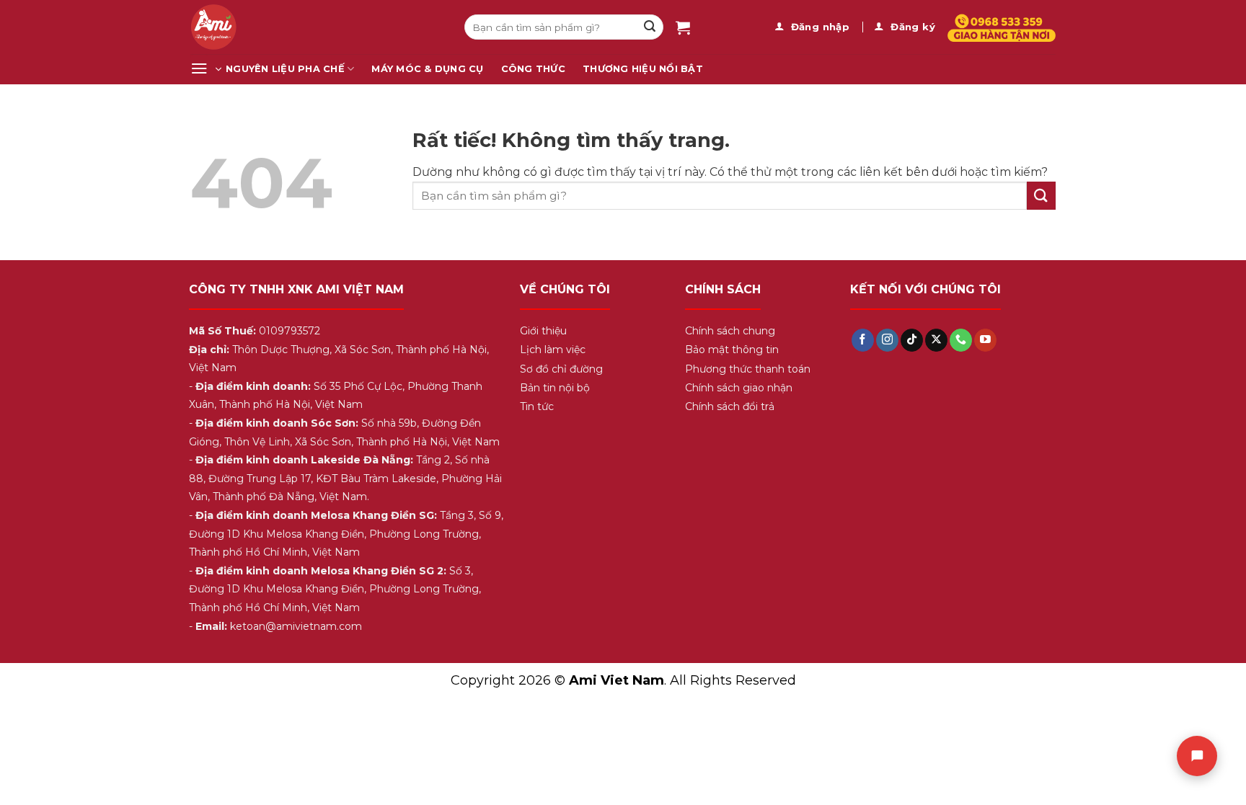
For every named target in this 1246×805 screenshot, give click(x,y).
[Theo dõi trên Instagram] (887, 340)
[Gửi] (649, 27)
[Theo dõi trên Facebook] (863, 340)
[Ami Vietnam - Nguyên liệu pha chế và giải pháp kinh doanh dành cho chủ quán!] (316, 27)
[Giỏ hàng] (683, 27)
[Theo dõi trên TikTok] (912, 340)
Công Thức (533, 68)
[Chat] (1197, 756)
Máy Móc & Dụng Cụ (427, 68)
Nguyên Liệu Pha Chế (285, 68)
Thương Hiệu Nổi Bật (643, 68)
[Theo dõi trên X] (936, 340)
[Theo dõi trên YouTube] (985, 340)
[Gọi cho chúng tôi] (961, 340)
